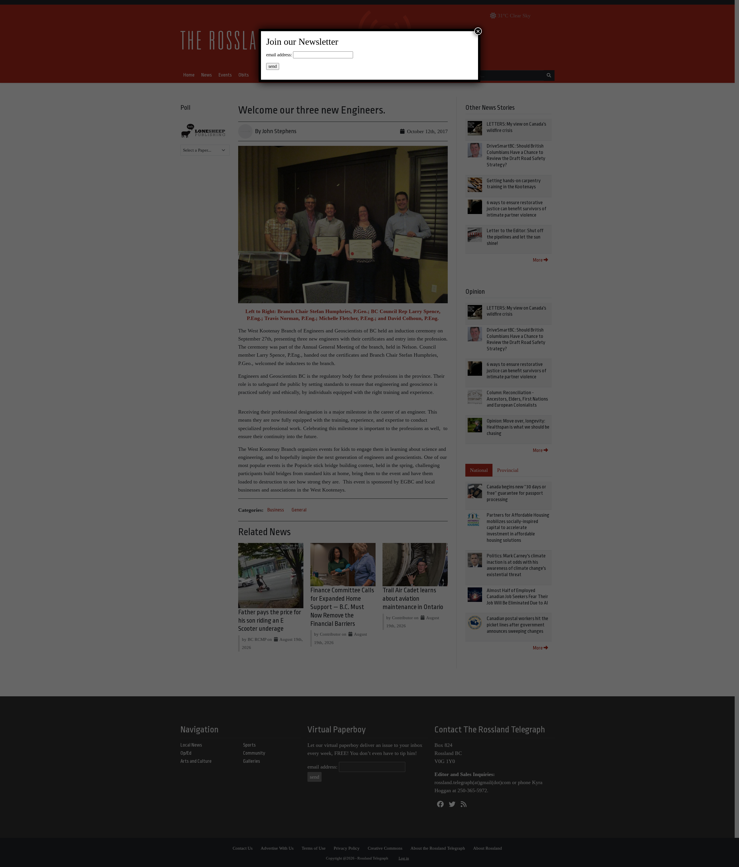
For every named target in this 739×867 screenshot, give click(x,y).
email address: (279, 54)
